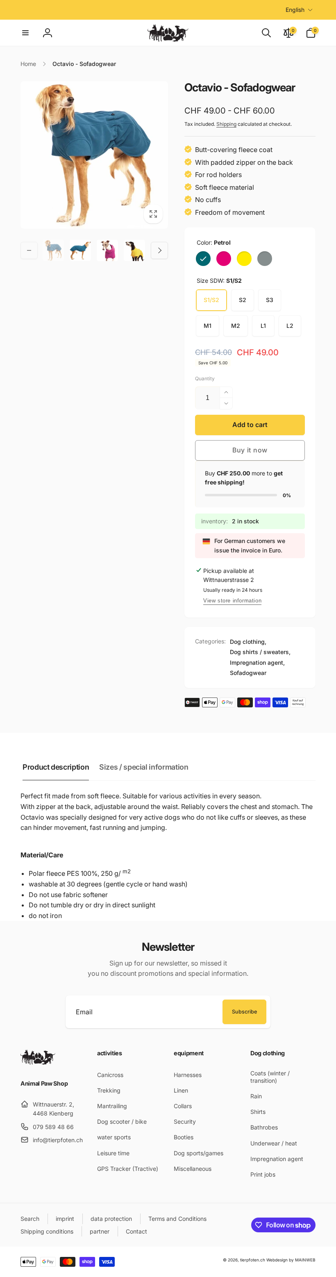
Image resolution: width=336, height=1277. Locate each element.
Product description (56, 767)
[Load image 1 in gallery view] (53, 250)
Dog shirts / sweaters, (260, 651)
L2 (289, 325)
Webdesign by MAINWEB (291, 1259)
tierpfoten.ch (252, 1259)
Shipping (226, 124)
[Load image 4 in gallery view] (107, 250)
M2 (235, 325)
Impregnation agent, (257, 662)
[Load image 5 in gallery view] (134, 250)
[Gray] (264, 258)
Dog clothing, (248, 641)
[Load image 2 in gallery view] (80, 250)
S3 (269, 299)
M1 (207, 325)
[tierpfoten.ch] (37, 1062)
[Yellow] (244, 258)
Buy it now (250, 450)
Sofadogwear (248, 672)
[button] (25, 33)
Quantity (205, 378)
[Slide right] (159, 250)
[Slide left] (29, 250)
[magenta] (223, 258)
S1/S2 (211, 299)
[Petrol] (203, 258)
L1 (263, 325)
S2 (242, 299)
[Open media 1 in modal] (94, 155)
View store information (232, 601)
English (295, 9)
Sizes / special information (143, 767)
